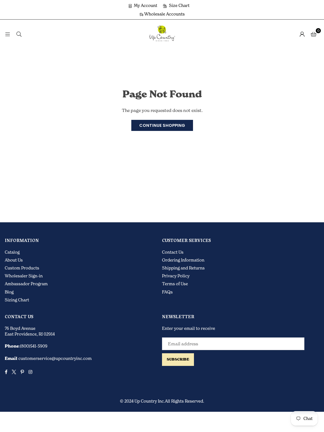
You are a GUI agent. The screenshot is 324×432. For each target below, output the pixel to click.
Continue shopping (162, 125)
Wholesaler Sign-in (24, 275)
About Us (14, 259)
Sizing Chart (17, 299)
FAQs (167, 291)
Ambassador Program (26, 283)
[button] (313, 34)
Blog (9, 291)
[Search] (19, 33)
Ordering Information (183, 259)
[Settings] (302, 34)
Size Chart (179, 5)
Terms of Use (175, 283)
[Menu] (7, 33)
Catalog (12, 252)
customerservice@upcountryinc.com (54, 358)
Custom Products (22, 267)
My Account (145, 5)
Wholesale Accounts (164, 13)
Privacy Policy (176, 275)
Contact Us (173, 252)
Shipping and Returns (183, 267)
